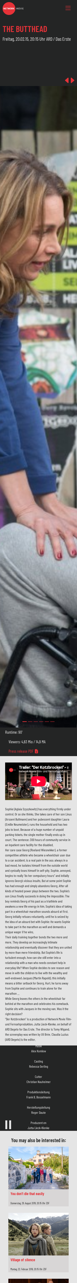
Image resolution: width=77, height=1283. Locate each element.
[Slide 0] (24, 721)
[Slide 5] (52, 721)
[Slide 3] (41, 721)
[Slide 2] (36, 721)
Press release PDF (21, 751)
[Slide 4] (47, 721)
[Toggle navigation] (68, 8)
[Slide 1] (30, 721)
